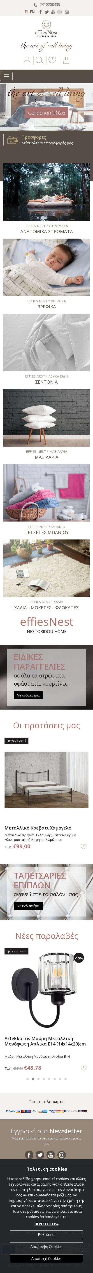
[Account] (27, 63)
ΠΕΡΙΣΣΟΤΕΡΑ (47, 1223)
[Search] (38, 63)
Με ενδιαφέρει (28, 695)
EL (27, 11)
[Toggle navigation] (6, 76)
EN (32, 11)
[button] (51, 63)
